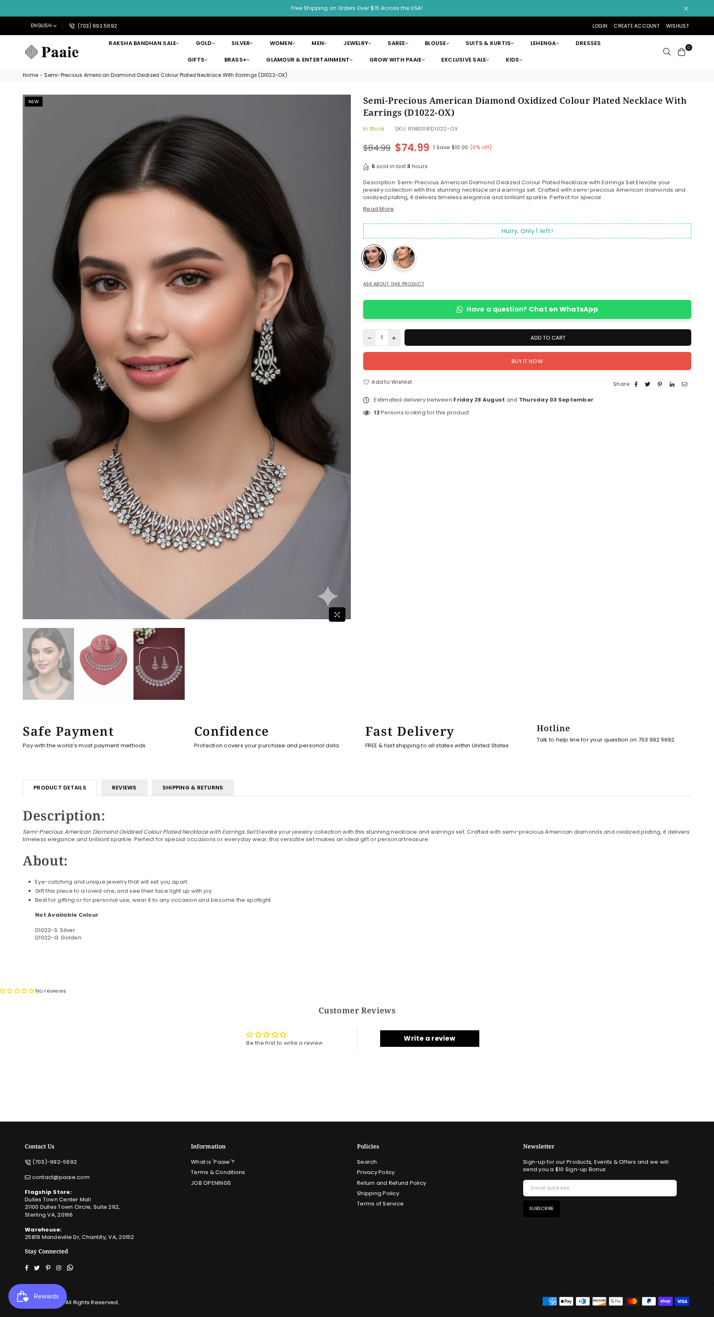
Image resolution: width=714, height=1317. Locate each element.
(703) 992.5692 (96, 25)
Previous (30, 360)
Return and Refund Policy (391, 1183)
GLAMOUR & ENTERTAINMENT (308, 60)
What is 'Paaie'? (213, 1162)
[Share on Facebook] (637, 384)
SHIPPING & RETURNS (193, 788)
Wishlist (677, 25)
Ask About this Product (393, 284)
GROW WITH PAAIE (395, 60)
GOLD (204, 43)
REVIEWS (124, 788)
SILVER (240, 43)
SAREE (396, 43)
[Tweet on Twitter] (648, 384)
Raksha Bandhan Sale (142, 43)
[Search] (666, 51)
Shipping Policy (378, 1193)
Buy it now (527, 361)
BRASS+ (235, 60)
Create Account (637, 25)
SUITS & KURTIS (488, 43)
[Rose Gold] (403, 258)
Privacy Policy (376, 1172)
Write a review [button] (429, 1038)
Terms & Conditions (218, 1172)
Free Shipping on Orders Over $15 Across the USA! (357, 8)
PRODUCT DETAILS (59, 788)
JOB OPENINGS (211, 1183)
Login (600, 25)
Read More (378, 209)
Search (367, 1162)
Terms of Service (380, 1204)
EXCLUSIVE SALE (463, 60)
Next (343, 360)
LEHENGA (543, 43)
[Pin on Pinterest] (661, 384)
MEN (318, 43)
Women (281, 43)
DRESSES (588, 43)
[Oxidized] (374, 258)
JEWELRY (355, 43)
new (34, 101)
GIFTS (196, 60)
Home (30, 75)
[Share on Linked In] (673, 384)
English (41, 25)
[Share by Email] (685, 384)
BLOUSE (435, 43)
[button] (18, 991)
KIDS (512, 60)
